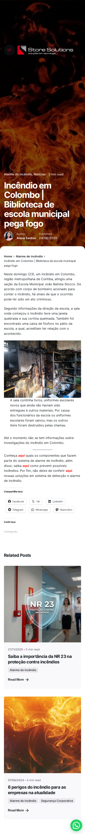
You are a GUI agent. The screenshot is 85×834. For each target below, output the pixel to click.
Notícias (39, 174)
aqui (21, 455)
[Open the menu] (9, 50)
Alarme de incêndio (18, 174)
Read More (16, 679)
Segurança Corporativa (57, 800)
